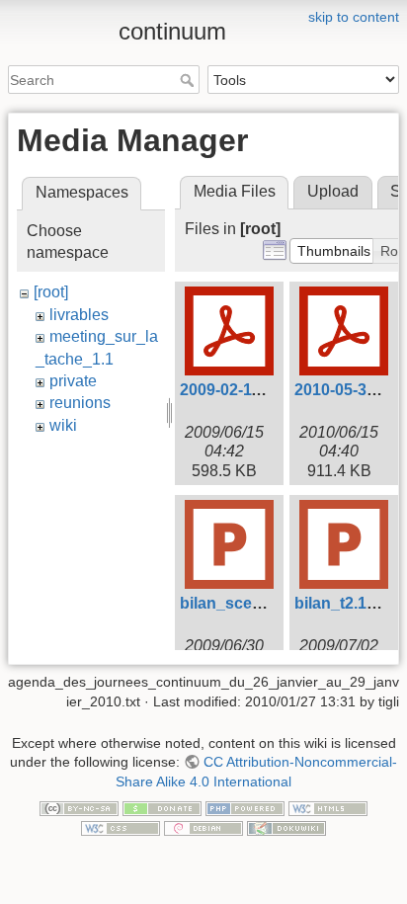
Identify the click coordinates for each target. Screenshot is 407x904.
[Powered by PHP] (245, 808)
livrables (79, 314)
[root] (51, 292)
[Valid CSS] (120, 827)
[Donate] (162, 808)
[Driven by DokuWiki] (286, 827)
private (73, 380)
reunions (80, 402)
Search (189, 80)
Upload (333, 191)
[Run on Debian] (203, 827)
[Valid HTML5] (327, 808)
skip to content (353, 17)
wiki (63, 425)
